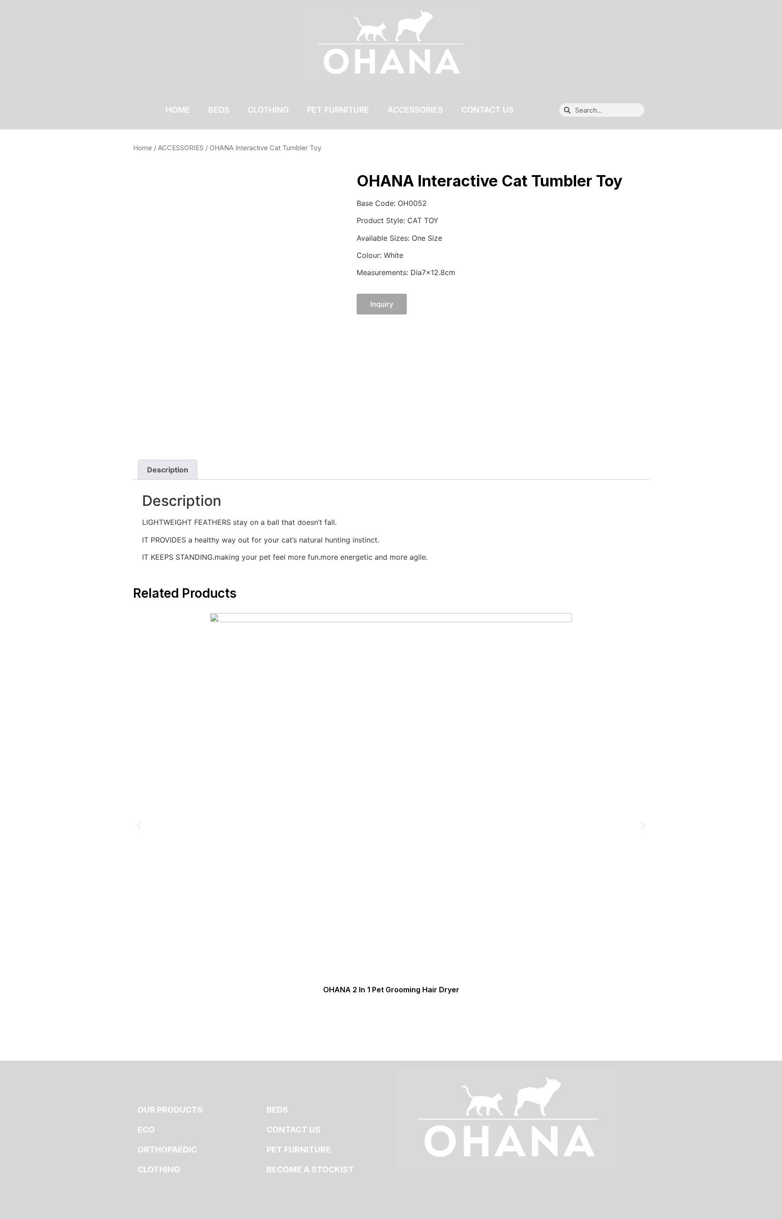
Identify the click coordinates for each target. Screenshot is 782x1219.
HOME (178, 109)
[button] (138, 825)
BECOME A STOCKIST (310, 1169)
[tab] (167, 470)
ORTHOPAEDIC (167, 1149)
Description (167, 469)
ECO (146, 1129)
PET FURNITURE (338, 109)
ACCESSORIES (415, 109)
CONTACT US (487, 109)
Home (142, 148)
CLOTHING (268, 109)
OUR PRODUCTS (170, 1109)
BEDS (218, 109)
